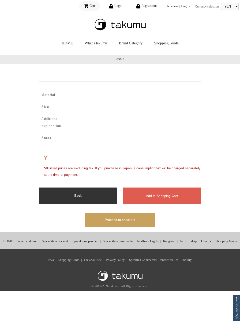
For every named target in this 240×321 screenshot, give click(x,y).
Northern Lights (147, 241)
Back (78, 195)
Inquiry (187, 260)
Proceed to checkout (120, 220)
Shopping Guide (166, 43)
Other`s (206, 241)
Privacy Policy (115, 260)
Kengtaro (169, 241)
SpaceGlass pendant (85, 241)
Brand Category (130, 43)
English (186, 6)
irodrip (192, 241)
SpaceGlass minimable (118, 241)
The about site (93, 260)
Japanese (172, 6)
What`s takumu (96, 43)
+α (181, 241)
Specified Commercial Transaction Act (153, 260)
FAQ (51, 260)
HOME (67, 43)
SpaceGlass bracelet (55, 241)
